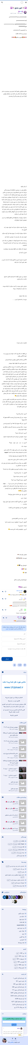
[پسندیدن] (25, 665)
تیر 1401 (22, 953)
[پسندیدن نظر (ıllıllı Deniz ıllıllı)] (5, 591)
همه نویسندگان (20, 856)
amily (23, 841)
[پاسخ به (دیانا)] (3, 598)
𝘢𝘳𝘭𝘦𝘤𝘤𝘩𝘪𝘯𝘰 (21, 850)
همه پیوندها (21, 943)
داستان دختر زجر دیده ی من (17, 866)
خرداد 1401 (21, 956)
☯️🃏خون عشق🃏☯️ (18, 8)
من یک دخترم (20, 869)
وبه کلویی (21, 937)
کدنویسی (22, 940)
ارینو (23, 934)
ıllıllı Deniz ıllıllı (19, 591)
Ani (23, 847)
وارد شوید (8, 629)
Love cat (22, 922)
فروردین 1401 (20, 962)
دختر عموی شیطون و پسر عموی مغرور (14, 875)
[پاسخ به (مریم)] (3, 609)
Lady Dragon (21, 844)
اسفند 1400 (21, 965)
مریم (21, 609)
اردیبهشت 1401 (20, 959)
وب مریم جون (20, 928)
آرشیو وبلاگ (21, 968)
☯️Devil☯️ (20, 11)
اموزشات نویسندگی (19, 883)
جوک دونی (21, 931)
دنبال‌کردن (6, 892)
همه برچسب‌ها (20, 886)
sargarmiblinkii (20, 925)
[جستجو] (2, 2)
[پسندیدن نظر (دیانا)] (5, 598)
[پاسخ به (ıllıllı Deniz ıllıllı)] (3, 591)
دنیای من (22, 916)
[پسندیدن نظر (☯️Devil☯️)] (6, 617)
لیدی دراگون (21, 913)
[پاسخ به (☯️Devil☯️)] (3, 617)
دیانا (21, 598)
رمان (23, 872)
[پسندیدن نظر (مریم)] (5, 609)
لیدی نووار (21, 919)
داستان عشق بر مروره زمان (17, 880)
